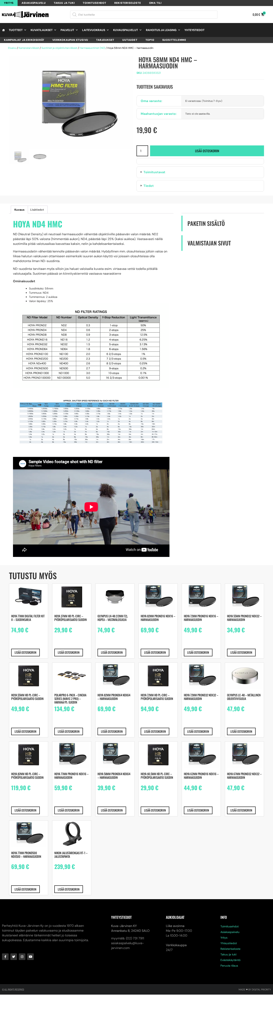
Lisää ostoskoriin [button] (25, 652)
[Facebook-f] (5, 956)
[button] (200, 172)
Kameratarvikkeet (29, 48)
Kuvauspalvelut (125, 30)
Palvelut (67, 30)
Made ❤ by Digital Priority (255, 989)
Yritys (9, 3)
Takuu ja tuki (64, 3)
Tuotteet (16, 30)
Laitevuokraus (93, 30)
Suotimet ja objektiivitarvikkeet (59, 48)
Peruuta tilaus (229, 965)
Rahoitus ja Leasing (161, 30)
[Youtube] (30, 956)
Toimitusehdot (94, 3)
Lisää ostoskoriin (207, 150)
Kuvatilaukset (42, 30)
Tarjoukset (105, 40)
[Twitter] (13, 956)
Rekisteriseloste (127, 3)
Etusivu (12, 48)
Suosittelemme (174, 40)
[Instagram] (22, 956)
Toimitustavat (154, 172)
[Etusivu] (3, 30)
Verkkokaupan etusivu (70, 40)
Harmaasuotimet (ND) (92, 48)
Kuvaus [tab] (19, 209)
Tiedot (148, 186)
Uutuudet (129, 40)
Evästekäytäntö (230, 960)
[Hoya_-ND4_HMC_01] (71, 102)
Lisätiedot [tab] (37, 209)
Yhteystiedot (194, 30)
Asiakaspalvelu (34, 3)
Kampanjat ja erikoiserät (24, 40)
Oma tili (155, 3)
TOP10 (149, 40)
